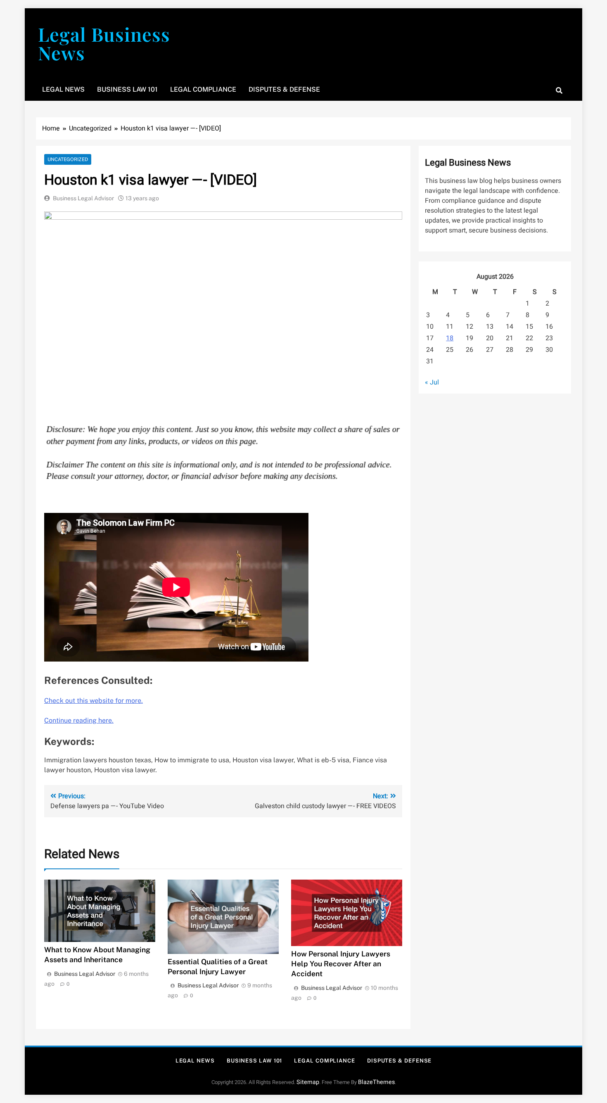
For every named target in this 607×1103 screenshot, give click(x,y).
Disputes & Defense (284, 89)
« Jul (432, 382)
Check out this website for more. (93, 700)
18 (449, 338)
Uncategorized (67, 159)
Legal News (63, 89)
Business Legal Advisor (83, 198)
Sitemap (307, 1082)
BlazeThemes (376, 1082)
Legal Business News (104, 43)
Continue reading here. (79, 720)
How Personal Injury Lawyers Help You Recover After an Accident (340, 963)
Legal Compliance (203, 89)
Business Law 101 (127, 89)
